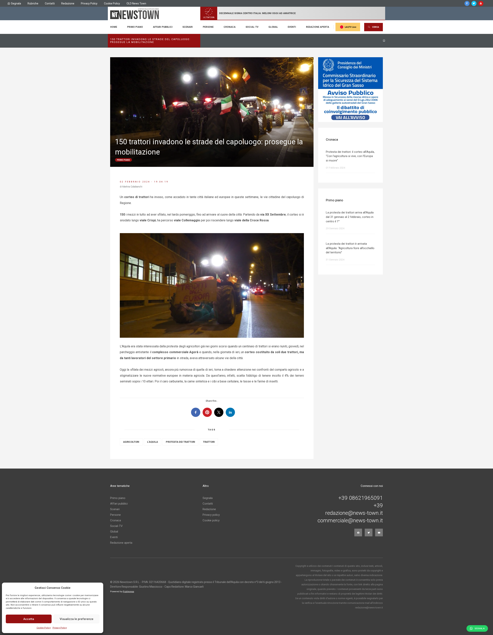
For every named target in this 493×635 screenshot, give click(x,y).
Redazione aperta (317, 27)
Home (113, 27)
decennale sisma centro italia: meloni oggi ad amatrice (257, 13)
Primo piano (135, 27)
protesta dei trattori (180, 441)
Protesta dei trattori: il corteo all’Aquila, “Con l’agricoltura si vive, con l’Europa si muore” (350, 156)
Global (273, 27)
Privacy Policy (60, 628)
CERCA (375, 27)
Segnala (16, 3)
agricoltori (131, 441)
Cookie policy (211, 520)
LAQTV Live (350, 27)
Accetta (28, 619)
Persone (208, 27)
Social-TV (252, 27)
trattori (209, 441)
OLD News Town (136, 3)
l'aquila (152, 441)
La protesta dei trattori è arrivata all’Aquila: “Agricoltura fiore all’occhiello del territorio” (350, 248)
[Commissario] (350, 89)
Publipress (128, 591)
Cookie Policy (44, 628)
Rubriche (33, 3)
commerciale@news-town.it (350, 520)
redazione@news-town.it (354, 513)
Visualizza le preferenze (76, 619)
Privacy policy (211, 515)
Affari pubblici (163, 27)
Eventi (292, 27)
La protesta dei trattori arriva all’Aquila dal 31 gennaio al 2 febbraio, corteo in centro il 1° (350, 217)
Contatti (50, 3)
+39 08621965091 (360, 498)
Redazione (67, 3)
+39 (378, 505)
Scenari (187, 27)
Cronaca (230, 27)
